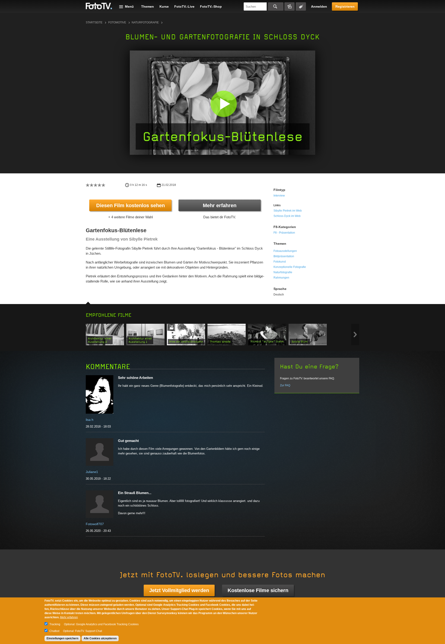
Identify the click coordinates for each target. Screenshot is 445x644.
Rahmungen (281, 277)
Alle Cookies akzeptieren (100, 638)
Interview (279, 195)
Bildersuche (289, 6)
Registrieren (345, 6)
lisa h (89, 420)
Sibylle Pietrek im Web (287, 210)
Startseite (94, 22)
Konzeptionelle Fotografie (289, 267)
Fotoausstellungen (285, 251)
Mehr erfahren (219, 205)
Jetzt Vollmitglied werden (179, 590)
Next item (355, 334)
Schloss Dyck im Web (287, 216)
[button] (223, 104)
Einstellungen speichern (62, 638)
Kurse (164, 6)
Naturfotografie (145, 22)
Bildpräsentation (283, 256)
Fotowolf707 (95, 524)
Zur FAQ (285, 385)
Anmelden (319, 6)
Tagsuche (301, 6)
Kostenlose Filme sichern (258, 590)
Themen (147, 6)
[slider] (221, 141)
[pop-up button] (299, 148)
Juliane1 (92, 472)
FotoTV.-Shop (211, 6)
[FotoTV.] (99, 6)
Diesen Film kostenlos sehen (130, 205)
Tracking (54, 624)
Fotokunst (279, 261)
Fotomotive (117, 22)
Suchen (275, 6)
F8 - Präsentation (284, 232)
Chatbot (54, 631)
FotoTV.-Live (184, 6)
